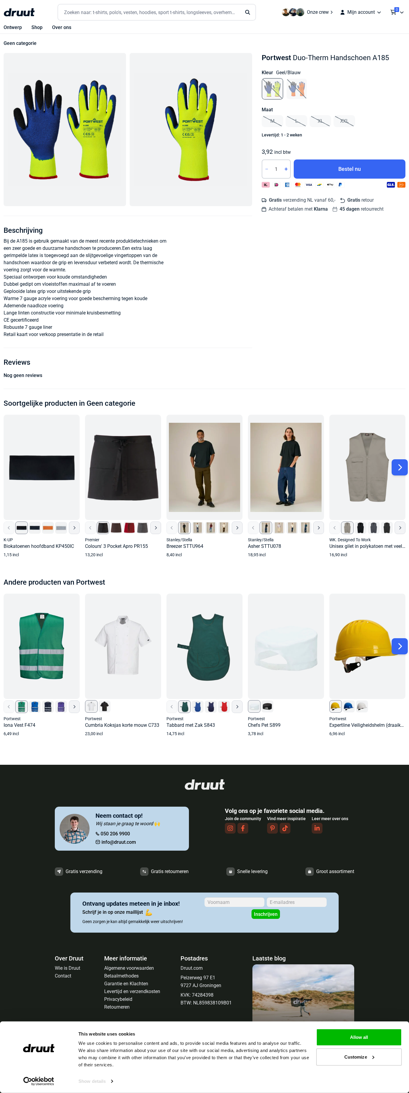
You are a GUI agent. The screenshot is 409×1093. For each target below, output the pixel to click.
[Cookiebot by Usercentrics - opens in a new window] (39, 1081)
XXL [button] (344, 121)
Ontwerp (13, 27)
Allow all (359, 1037)
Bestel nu (349, 169)
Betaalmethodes (121, 976)
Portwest (276, 58)
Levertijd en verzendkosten (132, 991)
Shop (37, 27)
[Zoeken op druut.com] (156, 12)
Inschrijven (266, 914)
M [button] (272, 121)
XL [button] (320, 121)
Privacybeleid (118, 999)
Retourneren (117, 1007)
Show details (92, 1081)
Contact (63, 976)
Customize (355, 1056)
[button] (65, 129)
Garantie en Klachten (126, 983)
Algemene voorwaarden (129, 968)
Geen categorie (20, 43)
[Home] (19, 12)
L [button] (296, 121)
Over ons (61, 27)
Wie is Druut (67, 968)
